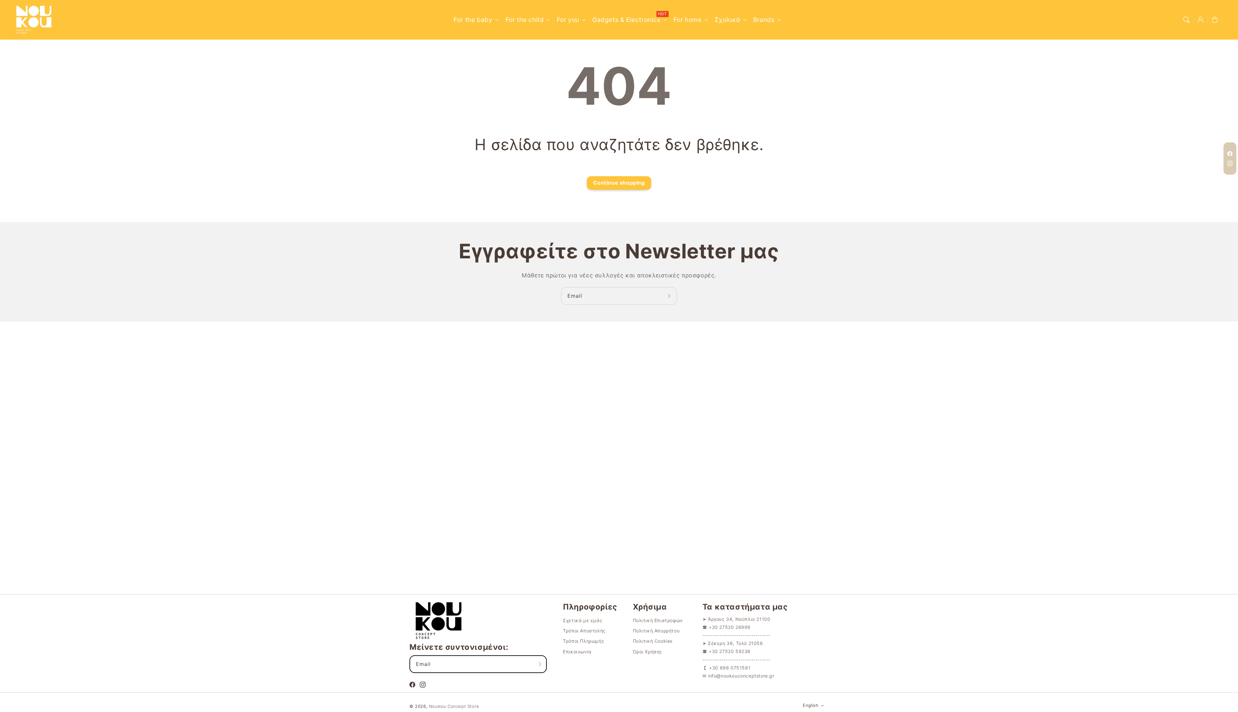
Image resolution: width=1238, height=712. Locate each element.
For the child (525, 20)
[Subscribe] (670, 295)
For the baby (473, 20)
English (810, 705)
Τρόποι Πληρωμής (583, 641)
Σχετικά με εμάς (582, 620)
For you (568, 20)
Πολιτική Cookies (653, 641)
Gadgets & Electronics (626, 20)
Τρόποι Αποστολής (584, 630)
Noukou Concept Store (454, 706)
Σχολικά (727, 20)
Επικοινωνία (577, 651)
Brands (764, 20)
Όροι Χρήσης (648, 651)
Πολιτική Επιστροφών (658, 620)
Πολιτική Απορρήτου (656, 630)
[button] (1186, 20)
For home (687, 20)
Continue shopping (618, 182)
